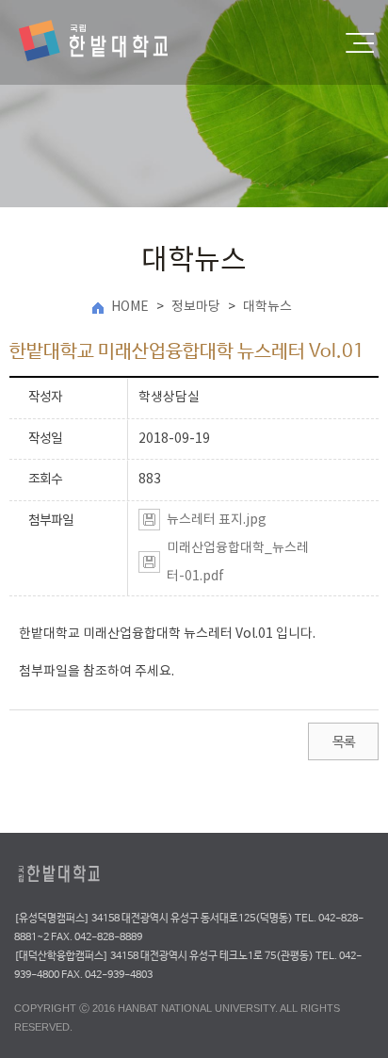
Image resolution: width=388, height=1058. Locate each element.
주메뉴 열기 (360, 43)
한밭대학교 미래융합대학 (109, 42)
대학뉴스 (267, 307)
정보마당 (195, 307)
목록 (343, 742)
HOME (130, 307)
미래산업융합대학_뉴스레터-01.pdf (238, 562)
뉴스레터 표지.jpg (217, 520)
